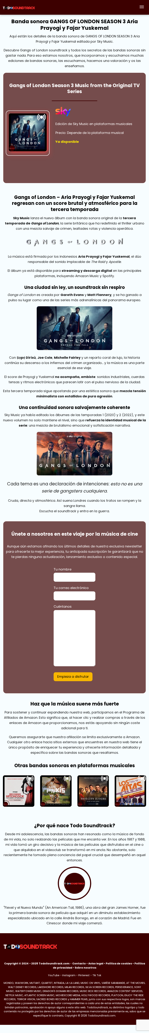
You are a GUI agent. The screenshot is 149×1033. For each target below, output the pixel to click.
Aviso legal (95, 963)
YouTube (53, 975)
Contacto (79, 963)
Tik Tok (96, 975)
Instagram (68, 975)
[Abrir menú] (141, 7)
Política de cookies (119, 963)
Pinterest (84, 975)
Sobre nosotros (85, 967)
